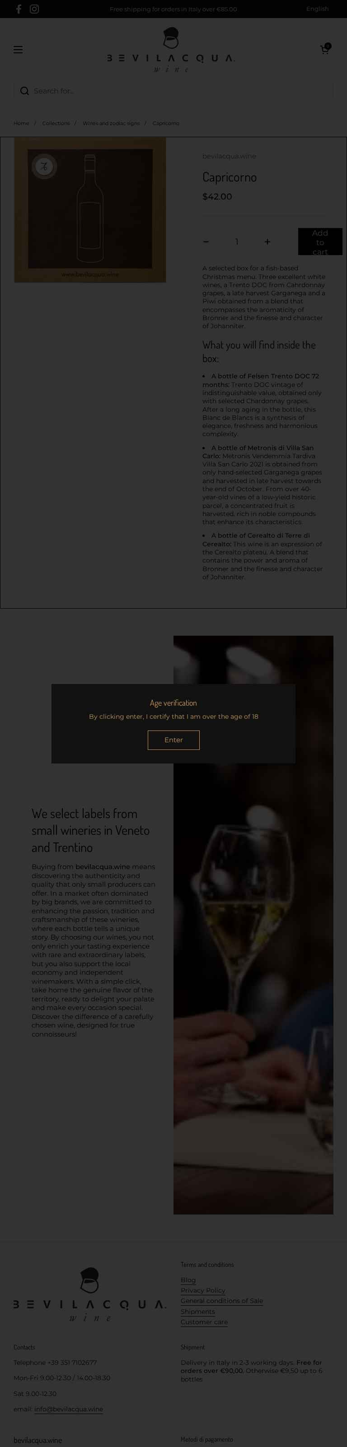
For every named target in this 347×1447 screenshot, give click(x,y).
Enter (173, 739)
